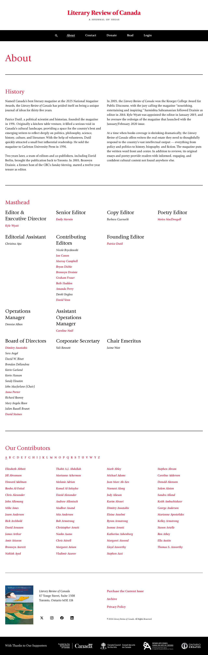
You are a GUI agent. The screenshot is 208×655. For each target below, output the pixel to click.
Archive (112, 599)
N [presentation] (55, 457)
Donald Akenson (168, 482)
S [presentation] (75, 457)
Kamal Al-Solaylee (67, 488)
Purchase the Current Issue (125, 591)
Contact (90, 35)
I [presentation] (37, 457)
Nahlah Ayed (13, 553)
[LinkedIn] (72, 617)
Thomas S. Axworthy (170, 547)
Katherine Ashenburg (120, 534)
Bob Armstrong (65, 521)
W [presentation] (91, 457)
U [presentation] (83, 457)
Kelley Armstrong (168, 521)
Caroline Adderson (169, 475)
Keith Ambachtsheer (170, 501)
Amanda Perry (64, 289)
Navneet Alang (116, 488)
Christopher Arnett (67, 527)
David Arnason (14, 527)
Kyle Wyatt (12, 226)
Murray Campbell (67, 261)
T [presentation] (79, 457)
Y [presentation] (95, 457)
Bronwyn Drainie (66, 272)
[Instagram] (51, 617)
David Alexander (66, 495)
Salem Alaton (166, 488)
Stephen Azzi (115, 553)
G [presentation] (29, 457)
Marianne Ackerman (68, 475)
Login (148, 35)
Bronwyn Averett (15, 547)
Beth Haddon (64, 283)
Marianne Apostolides (171, 514)
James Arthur (13, 534)
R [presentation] (72, 457)
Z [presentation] (99, 457)
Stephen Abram (167, 469)
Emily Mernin (64, 219)
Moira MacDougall (169, 219)
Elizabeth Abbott (15, 469)
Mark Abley (114, 469)
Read (130, 35)
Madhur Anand (65, 508)
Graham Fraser (65, 278)
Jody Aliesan (114, 495)
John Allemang (14, 501)
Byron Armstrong (117, 521)
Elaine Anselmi (116, 514)
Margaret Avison (66, 547)
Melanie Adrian (65, 482)
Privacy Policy (116, 607)
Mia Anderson (64, 514)
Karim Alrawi (115, 501)
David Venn (63, 300)
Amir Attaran (13, 540)
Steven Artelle (166, 527)
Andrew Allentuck (67, 501)
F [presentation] (25, 457)
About (71, 35)
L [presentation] (47, 457)
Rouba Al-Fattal (14, 488)
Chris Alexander (15, 495)
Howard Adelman (15, 482)
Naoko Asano (64, 534)
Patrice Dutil (115, 244)
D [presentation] (18, 457)
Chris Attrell (63, 540)
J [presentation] (39, 457)
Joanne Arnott (115, 527)
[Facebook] (62, 617)
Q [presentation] (68, 457)
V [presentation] (87, 457)
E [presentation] (22, 457)
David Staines (13, 414)
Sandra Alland (166, 495)
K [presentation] (43, 457)
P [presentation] (64, 457)
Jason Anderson (14, 514)
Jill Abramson (13, 475)
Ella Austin (164, 540)
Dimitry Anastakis (16, 348)
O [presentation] (60, 457)
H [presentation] (33, 457)
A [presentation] (6, 457)
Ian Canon (62, 255)
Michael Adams (116, 475)
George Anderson (168, 508)
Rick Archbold (13, 521)
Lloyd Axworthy (116, 547)
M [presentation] (51, 457)
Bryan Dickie (64, 267)
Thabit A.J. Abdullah (68, 469)
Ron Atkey (164, 534)
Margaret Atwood (118, 540)
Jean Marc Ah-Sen (118, 482)
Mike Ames (12, 508)
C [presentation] (14, 457)
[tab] (6, 458)
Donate (112, 35)
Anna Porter (12, 392)
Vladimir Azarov (66, 553)
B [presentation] (10, 457)
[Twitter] (41, 617)
